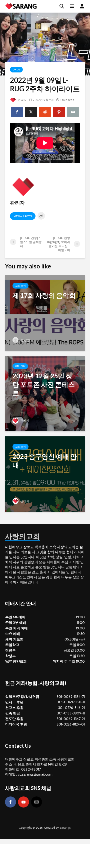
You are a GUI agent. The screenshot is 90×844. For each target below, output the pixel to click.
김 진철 (25, 340)
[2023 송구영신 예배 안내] (45, 473)
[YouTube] (23, 802)
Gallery (20, 366)
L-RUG (16, 69)
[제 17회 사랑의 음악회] (45, 312)
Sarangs (65, 827)
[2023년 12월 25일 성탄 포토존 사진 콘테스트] (45, 392)
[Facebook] (10, 802)
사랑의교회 (22, 536)
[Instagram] (36, 802)
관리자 (22, 100)
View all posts (23, 216)
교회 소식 (20, 285)
